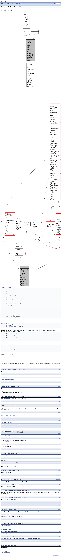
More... (11, 289)
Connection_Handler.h (5, 551)
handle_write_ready (9, 317)
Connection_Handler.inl (5, 553)
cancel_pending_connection (10, 312)
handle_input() (13, 335)
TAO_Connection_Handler (18, 330)
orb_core (7, 323)
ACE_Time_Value (17, 317)
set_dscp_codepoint (9, 313)
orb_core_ (9, 345)
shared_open (8, 325)
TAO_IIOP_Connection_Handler (10, 415)
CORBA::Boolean (15, 313)
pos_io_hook (8, 340)
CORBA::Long (15, 314)
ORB (5, 390)
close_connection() (7, 398)
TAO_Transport (5, 347)
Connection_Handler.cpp (6, 552)
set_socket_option (9, 326)
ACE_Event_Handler (42, 330)
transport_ (9, 347)
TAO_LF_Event (15, 320)
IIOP (28, 492)
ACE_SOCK (14, 326)
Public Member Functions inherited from (9, 320)
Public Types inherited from (7, 354)
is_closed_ (9, 351)
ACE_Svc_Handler (43, 363)
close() (3, 403)
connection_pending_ (11, 349)
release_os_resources (9, 315)
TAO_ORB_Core (3, 323)
